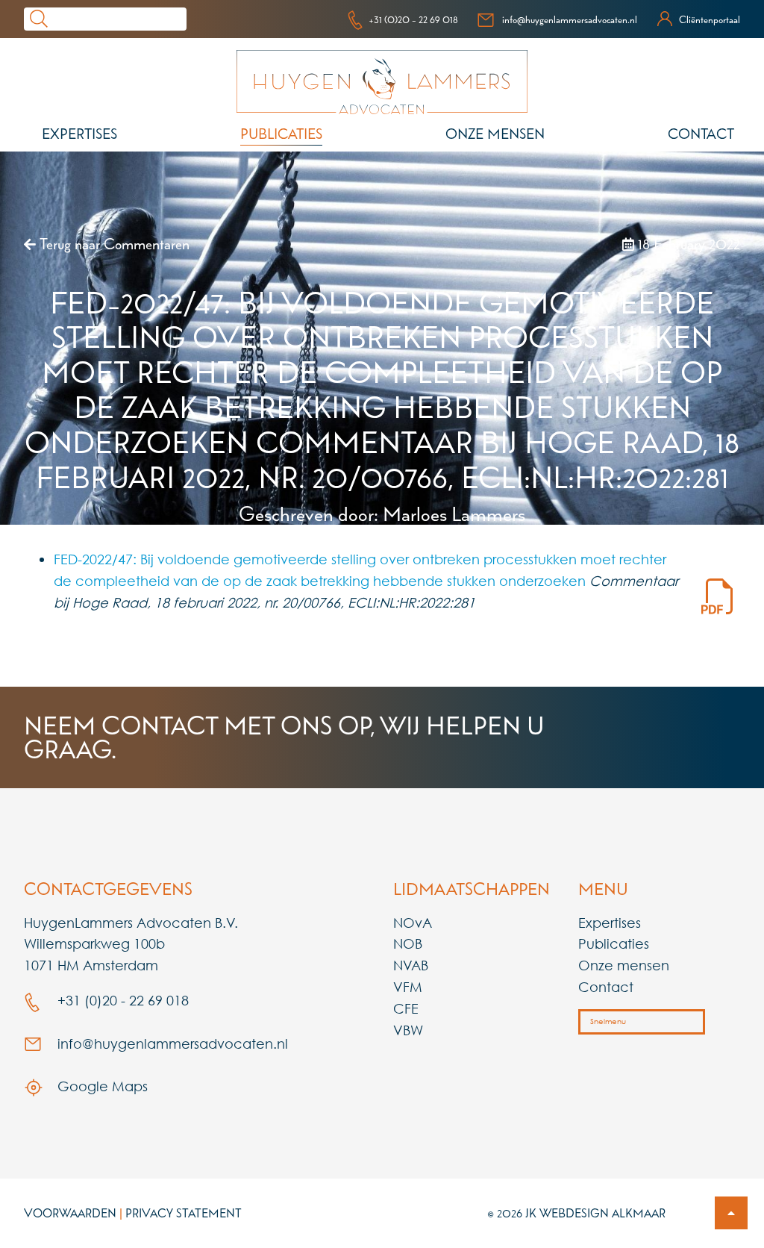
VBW (408, 1030)
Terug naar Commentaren (113, 243)
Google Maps (101, 1086)
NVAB (410, 965)
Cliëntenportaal (709, 19)
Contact (701, 134)
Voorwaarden (70, 1212)
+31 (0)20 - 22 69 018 (413, 19)
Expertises (79, 134)
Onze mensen (495, 134)
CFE (406, 1008)
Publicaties (281, 134)
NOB (407, 943)
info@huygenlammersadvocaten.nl (569, 19)
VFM (407, 987)
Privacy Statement (183, 1212)
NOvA (412, 922)
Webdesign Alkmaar (602, 1212)
